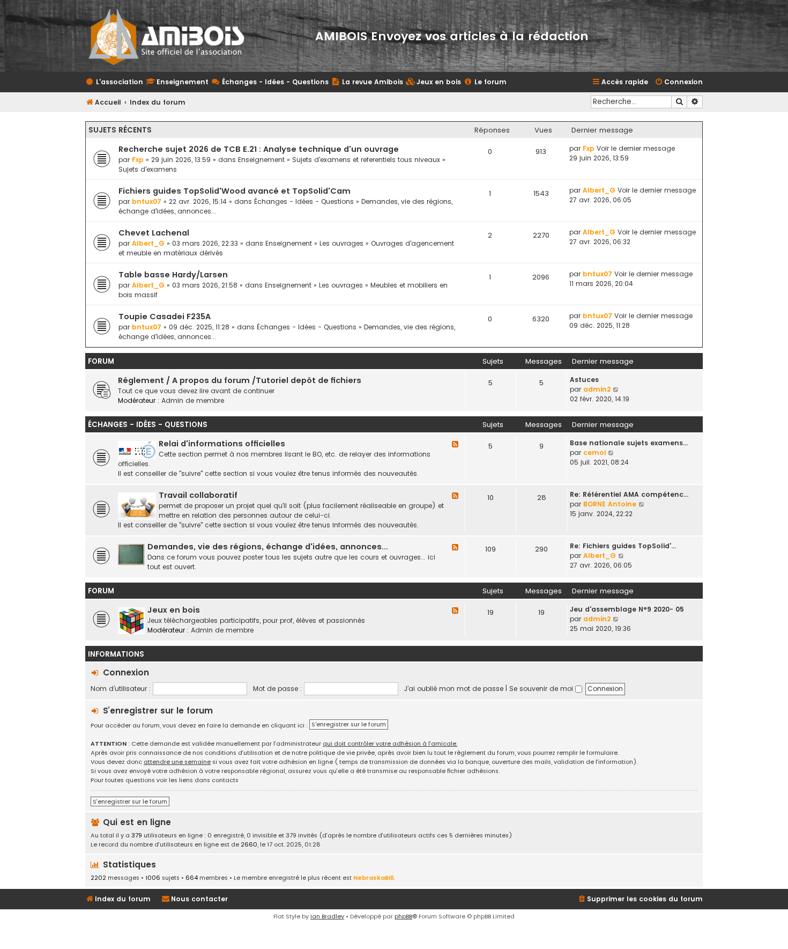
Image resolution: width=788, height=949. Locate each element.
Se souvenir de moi (542, 688)
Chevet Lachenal (153, 232)
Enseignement (261, 159)
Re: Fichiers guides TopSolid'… (623, 545)
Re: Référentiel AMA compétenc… (629, 494)
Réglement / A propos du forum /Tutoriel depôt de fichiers (239, 380)
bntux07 (146, 201)
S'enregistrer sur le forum (348, 724)
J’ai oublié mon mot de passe (453, 688)
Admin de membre (192, 400)
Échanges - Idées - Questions (304, 201)
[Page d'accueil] (173, 36)
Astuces (584, 379)
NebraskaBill (373, 877)
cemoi (594, 452)
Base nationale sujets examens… (629, 442)
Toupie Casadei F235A (164, 316)
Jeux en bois (173, 610)
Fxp (138, 159)
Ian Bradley (327, 916)
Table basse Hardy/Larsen (173, 274)
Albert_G (599, 190)
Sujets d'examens (147, 169)
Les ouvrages (341, 243)
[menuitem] (433, 82)
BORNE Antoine (609, 504)
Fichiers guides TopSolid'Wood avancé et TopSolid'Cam (234, 191)
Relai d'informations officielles (222, 443)
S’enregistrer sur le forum (158, 710)
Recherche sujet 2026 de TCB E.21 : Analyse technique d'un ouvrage (258, 149)
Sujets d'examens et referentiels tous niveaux (366, 159)
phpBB (403, 916)
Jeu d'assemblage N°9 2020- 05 (627, 609)
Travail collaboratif (198, 495)
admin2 (597, 389)
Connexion (126, 672)
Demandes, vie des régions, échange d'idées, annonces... (267, 546)
